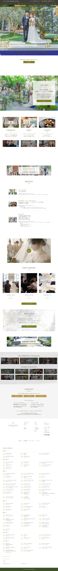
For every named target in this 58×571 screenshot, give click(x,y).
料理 (35, 422)
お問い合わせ (20, 440)
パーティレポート (46, 424)
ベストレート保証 (46, 427)
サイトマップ (38, 440)
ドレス (36, 423)
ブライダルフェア (17, 5)
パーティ (25, 427)
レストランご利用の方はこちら (35, 1)
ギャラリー (36, 429)
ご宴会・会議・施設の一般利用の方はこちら (47, 1)
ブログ (45, 428)
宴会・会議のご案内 (47, 432)
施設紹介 (25, 428)
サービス (36, 424)
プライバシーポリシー (32, 440)
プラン (45, 422)
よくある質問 (37, 428)
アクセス (36, 427)
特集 (35, 430)
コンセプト (25, 423)
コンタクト (45, 430)
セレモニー (25, 424)
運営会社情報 (25, 440)
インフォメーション (46, 429)
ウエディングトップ (26, 422)
